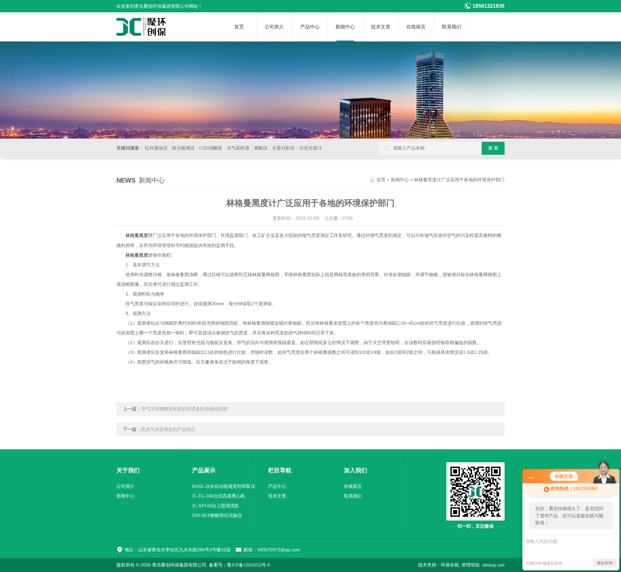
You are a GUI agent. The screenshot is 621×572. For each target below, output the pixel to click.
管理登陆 (471, 565)
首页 (239, 26)
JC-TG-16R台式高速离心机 (218, 496)
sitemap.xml (493, 565)
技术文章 (380, 26)
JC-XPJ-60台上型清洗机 (215, 505)
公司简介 (274, 26)
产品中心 (310, 26)
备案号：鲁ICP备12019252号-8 (239, 565)
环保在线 (450, 565)
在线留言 (416, 26)
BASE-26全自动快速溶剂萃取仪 (223, 486)
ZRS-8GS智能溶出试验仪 (217, 515)
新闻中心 (345, 26)
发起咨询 (605, 563)
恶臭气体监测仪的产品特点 (168, 429)
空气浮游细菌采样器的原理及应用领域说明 (184, 409)
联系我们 (451, 26)
